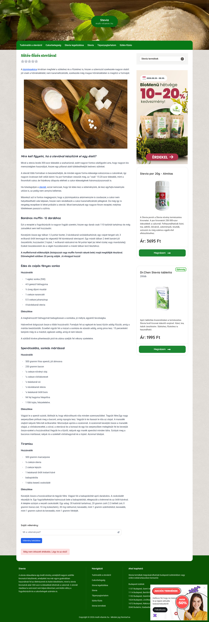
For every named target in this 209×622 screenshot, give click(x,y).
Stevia (90, 45)
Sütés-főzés (126, 45)
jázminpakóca (30, 69)
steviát (42, 187)
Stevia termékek (149, 58)
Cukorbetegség (53, 45)
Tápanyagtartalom (106, 45)
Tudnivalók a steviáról (31, 45)
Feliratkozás (160, 610)
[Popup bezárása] (204, 587)
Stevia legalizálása (74, 45)
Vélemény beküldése (31, 540)
